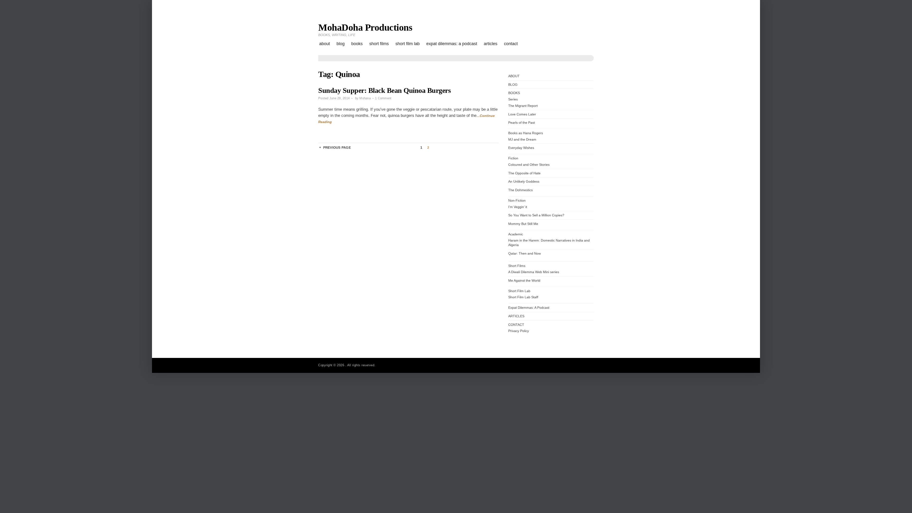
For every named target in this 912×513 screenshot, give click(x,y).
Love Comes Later (522, 114)
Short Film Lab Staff (523, 297)
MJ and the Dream (522, 139)
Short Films (379, 43)
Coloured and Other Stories (529, 164)
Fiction (513, 158)
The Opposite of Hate (524, 173)
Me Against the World (524, 280)
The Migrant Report (523, 106)
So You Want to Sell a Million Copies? (536, 215)
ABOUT (324, 43)
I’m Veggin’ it (517, 207)
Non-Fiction (517, 200)
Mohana (365, 98)
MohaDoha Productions (365, 27)
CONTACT (511, 43)
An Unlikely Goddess (523, 181)
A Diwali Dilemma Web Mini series (533, 272)
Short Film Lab (407, 43)
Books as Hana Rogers (525, 133)
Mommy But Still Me (523, 224)
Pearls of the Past (521, 122)
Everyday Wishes (521, 148)
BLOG (341, 43)
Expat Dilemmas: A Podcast (451, 43)
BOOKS (357, 43)
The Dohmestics (520, 190)
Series (513, 99)
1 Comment (383, 98)
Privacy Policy (518, 331)
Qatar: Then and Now (524, 253)
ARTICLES (490, 43)
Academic (515, 234)
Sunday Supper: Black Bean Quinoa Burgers (384, 90)
